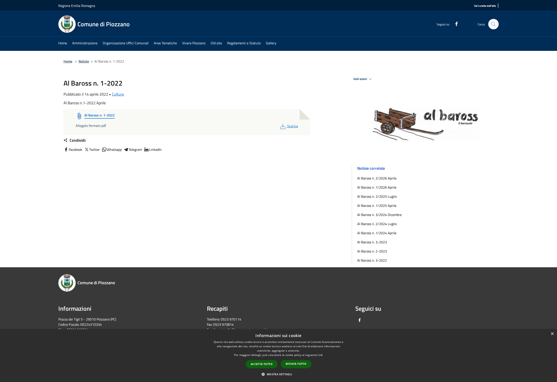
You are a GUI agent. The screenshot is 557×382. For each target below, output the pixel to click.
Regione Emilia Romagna (76, 5)
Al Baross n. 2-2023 (372, 251)
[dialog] (278, 355)
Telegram (135, 149)
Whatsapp (114, 149)
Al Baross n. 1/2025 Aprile (376, 205)
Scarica (292, 126)
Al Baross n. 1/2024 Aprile (376, 233)
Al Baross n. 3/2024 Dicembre (379, 214)
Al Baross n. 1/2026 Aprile (376, 187)
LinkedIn (155, 149)
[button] (278, 374)
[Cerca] (493, 24)
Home (68, 61)
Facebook (75, 149)
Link (320, 355)
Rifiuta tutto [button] (296, 364)
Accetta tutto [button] (262, 364)
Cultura (118, 94)
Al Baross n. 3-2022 (372, 260)
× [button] (552, 333)
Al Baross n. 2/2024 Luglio (377, 223)
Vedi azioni (360, 78)
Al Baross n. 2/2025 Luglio (377, 196)
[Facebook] (454, 23)
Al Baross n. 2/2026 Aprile (376, 178)
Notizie (84, 61)
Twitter (94, 149)
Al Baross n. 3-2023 (372, 242)
